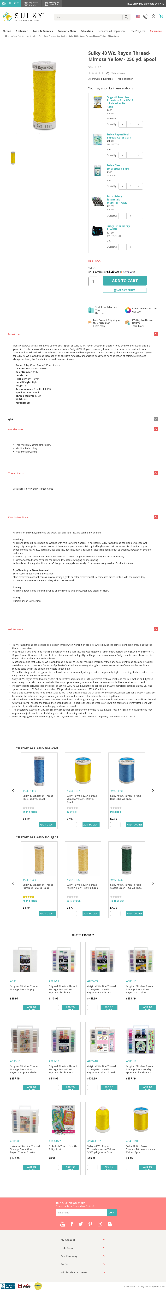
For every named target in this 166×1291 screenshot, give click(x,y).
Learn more (99, 325)
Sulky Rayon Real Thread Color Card (119, 136)
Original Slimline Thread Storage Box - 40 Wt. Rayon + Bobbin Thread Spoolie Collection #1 (101, 1069)
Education (87, 31)
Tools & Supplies (43, 31)
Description (14, 334)
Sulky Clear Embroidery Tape (118, 167)
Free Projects (137, 31)
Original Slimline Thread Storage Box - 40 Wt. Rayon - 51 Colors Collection (140, 989)
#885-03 (92, 981)
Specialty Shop (67, 31)
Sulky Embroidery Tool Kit (118, 227)
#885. (13, 981)
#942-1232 (116, 880)
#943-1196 (116, 791)
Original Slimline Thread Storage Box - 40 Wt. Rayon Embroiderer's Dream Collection (101, 989)
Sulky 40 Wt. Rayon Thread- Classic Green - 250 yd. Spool (126, 886)
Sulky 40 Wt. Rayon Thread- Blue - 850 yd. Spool (126, 797)
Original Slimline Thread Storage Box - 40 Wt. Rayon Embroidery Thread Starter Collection (64, 989)
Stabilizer (22, 31)
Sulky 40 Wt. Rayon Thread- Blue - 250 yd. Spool (38, 797)
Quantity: (112, 124)
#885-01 (54, 981)
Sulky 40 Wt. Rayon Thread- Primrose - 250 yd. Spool (38, 886)
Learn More (137, 325)
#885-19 (131, 1061)
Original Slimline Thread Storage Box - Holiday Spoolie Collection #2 (140, 1069)
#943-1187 (73, 791)
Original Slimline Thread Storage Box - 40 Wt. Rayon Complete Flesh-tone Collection (24, 1069)
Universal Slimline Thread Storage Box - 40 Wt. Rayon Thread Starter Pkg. (25, 1149)
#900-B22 (55, 1141)
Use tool (99, 313)
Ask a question (125, 78)
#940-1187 (94, 1141)
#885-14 (54, 1061)
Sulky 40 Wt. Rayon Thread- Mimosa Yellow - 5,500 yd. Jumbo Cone (102, 1149)
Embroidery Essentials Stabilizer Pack (117, 199)
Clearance (156, 31)
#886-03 (15, 1141)
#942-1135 (73, 880)
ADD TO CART (47, 824)
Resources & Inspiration (111, 31)
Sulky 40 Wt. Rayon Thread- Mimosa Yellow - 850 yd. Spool (82, 799)
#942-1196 (29, 791)
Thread (6, 31)
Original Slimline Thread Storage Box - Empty (24, 988)
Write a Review (118, 73)
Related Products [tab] (83, 935)
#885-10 (131, 981)
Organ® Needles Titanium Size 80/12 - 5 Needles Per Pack (120, 101)
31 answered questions (100, 78)
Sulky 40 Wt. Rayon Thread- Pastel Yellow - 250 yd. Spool (83, 886)
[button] (123, 271)
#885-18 (92, 1061)
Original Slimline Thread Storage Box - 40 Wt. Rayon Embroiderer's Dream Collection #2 (63, 1069)
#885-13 (15, 1061)
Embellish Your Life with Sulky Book (63, 1148)
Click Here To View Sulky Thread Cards (33, 488)
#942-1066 (29, 880)
